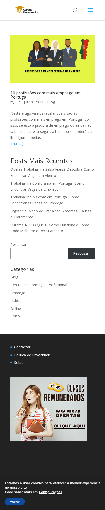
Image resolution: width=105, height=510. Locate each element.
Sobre (19, 362)
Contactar (22, 347)
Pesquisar (18, 244)
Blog (51, 102)
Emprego (17, 292)
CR (17, 102)
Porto (15, 316)
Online (15, 308)
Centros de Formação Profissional (38, 284)
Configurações (50, 492)
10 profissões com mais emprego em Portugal (45, 95)
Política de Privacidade (32, 355)
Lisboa (15, 300)
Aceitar (15, 502)
